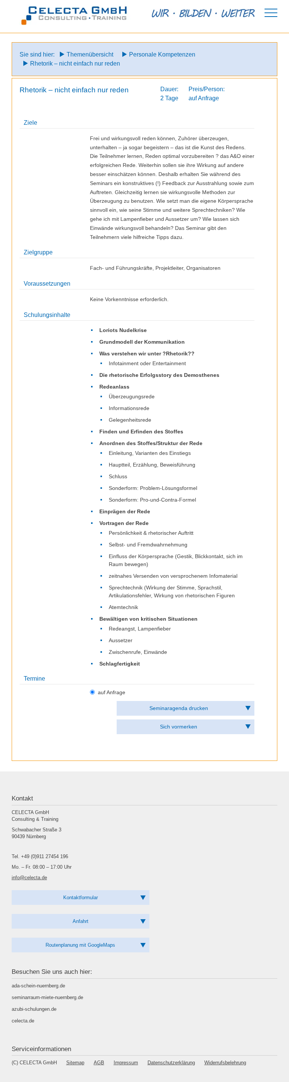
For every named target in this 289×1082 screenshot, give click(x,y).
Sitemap (75, 1062)
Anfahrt (80, 921)
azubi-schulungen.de (34, 1009)
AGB (99, 1062)
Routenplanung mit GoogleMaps (80, 945)
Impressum (126, 1062)
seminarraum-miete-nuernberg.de (47, 997)
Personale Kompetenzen (162, 54)
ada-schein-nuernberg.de (38, 986)
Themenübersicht (90, 54)
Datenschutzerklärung (171, 1062)
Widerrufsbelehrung (225, 1062)
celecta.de (23, 1021)
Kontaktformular (80, 897)
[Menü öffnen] (271, 13)
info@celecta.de (29, 877)
